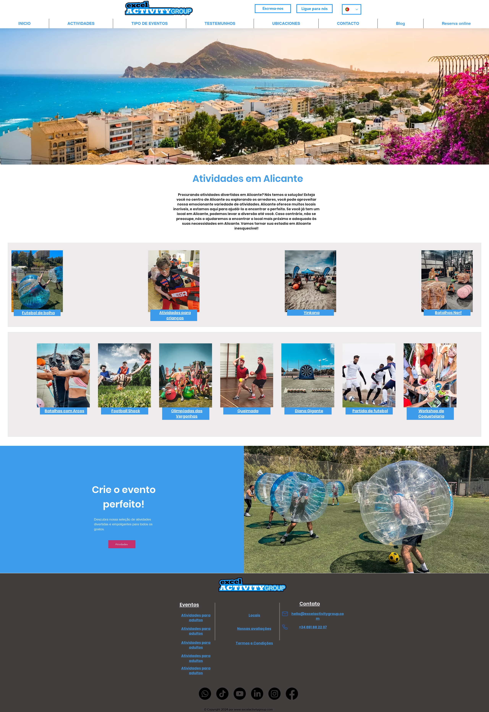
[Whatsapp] (205, 694)
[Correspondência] (285, 613)
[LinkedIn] (257, 694)
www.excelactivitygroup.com (253, 709)
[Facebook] (292, 694)
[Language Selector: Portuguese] (351, 9)
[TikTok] (222, 694)
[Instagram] (274, 694)
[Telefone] (285, 627)
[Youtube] (240, 694)
